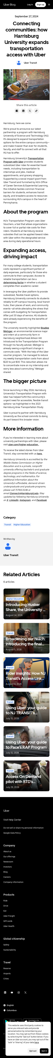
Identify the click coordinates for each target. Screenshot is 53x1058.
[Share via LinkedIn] (23, 111)
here (36, 1042)
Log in (30, 4)
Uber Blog (9, 4)
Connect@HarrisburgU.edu (24, 493)
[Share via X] (30, 111)
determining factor (13, 282)
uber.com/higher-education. (23, 444)
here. (39, 453)
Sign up (40, 4)
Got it (44, 1051)
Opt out (32, 1051)
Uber (6, 810)
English (10, 1005)
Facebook (41, 500)
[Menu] (49, 4)
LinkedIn (13, 500)
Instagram (25, 500)
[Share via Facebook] (17, 111)
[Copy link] (36, 111)
